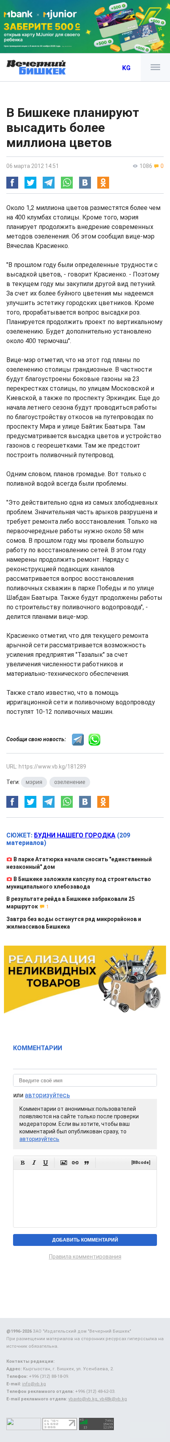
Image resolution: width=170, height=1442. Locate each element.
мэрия (34, 782)
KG (126, 68)
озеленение (69, 782)
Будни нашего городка (74, 835)
